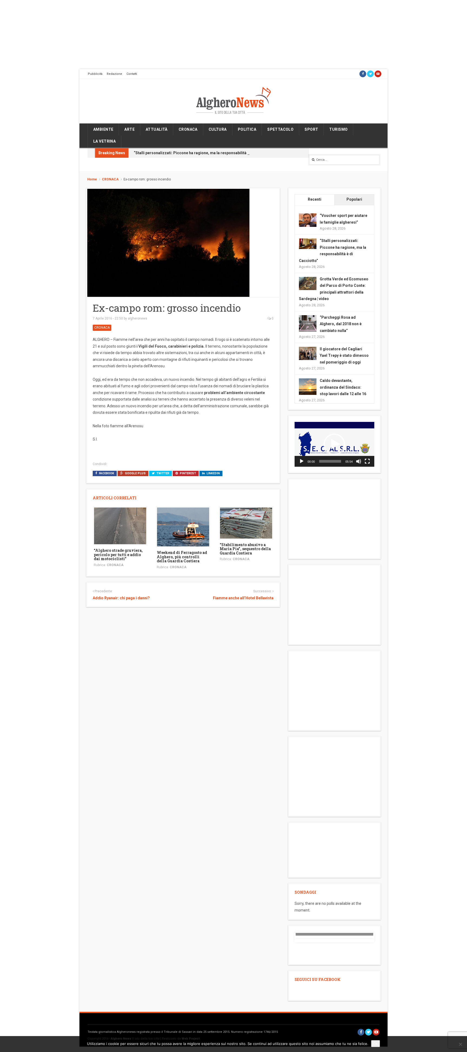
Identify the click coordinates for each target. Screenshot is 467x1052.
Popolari (354, 199)
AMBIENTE (103, 129)
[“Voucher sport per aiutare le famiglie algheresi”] (307, 220)
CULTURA (218, 129)
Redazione (114, 74)
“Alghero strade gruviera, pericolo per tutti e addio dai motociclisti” (118, 554)
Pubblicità (95, 74)
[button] (334, 444)
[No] (460, 1044)
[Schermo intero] (367, 461)
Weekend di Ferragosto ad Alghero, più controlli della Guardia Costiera (182, 556)
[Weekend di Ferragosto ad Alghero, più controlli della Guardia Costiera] (183, 527)
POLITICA (247, 129)
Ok (375, 1043)
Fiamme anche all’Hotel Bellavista (243, 598)
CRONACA (188, 129)
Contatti (131, 74)
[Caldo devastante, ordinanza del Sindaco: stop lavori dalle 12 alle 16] (307, 387)
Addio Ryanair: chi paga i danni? (121, 598)
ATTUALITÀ (157, 129)
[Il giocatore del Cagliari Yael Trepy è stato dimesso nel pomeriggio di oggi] (307, 353)
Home (92, 179)
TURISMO (338, 129)
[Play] (301, 461)
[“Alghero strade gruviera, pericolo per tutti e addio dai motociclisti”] (120, 525)
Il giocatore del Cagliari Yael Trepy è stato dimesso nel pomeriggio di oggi (344, 355)
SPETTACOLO (280, 129)
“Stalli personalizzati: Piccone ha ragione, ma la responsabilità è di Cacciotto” (204, 153)
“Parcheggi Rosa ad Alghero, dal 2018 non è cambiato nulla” (341, 324)
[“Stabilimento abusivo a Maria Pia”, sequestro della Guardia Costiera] (246, 522)
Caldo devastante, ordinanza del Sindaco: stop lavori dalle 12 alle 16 (343, 387)
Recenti (314, 199)
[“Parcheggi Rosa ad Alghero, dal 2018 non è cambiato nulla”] (307, 323)
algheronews (137, 318)
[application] (334, 444)
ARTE (129, 129)
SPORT (311, 129)
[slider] (330, 461)
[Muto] (358, 461)
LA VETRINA (104, 141)
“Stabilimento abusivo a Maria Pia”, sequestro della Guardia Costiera (245, 549)
